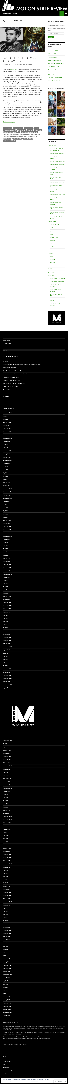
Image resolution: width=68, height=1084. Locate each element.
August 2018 (6, 577)
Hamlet (37, 128)
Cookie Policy (34, 1081)
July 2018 (5, 580)
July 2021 (5, 466)
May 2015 (5, 659)
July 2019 (5, 542)
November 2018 (7, 567)
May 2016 (5, 621)
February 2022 (7, 451)
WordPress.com (7, 1074)
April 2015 (5, 662)
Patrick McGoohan (34, 134)
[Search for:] (34, 350)
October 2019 (7, 533)
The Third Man (17, 138)
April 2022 (5, 447)
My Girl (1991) (6, 361)
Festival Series (52, 221)
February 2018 (7, 596)
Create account (7, 1061)
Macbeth (30, 130)
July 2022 (5, 444)
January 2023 (6, 425)
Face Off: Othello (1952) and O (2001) (21, 59)
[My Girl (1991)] (52, 95)
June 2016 (5, 618)
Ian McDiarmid (21, 130)
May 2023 (5, 419)
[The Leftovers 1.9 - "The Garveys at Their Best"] (52, 113)
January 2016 (6, 634)
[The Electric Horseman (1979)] (61, 113)
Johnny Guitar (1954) (54, 80)
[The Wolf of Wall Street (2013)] (52, 122)
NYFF (51, 243)
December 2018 (7, 564)
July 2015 (5, 653)
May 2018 (5, 586)
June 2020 (5, 507)
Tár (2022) (51, 74)
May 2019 (5, 549)
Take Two (52, 262)
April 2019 (5, 552)
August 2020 (6, 501)
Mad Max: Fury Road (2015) (55, 77)
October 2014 (7, 681)
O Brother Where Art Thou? (29, 132)
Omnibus (6, 134)
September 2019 (7, 536)
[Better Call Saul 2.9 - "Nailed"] (52, 130)
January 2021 (6, 485)
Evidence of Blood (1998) (9, 367)
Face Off (5, 55)
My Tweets (6, 396)
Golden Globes (54, 237)
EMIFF (51, 234)
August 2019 (6, 539)
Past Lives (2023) (52, 57)
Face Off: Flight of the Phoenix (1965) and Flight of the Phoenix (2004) (22, 364)
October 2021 (7, 457)
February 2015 (7, 669)
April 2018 (5, 590)
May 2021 (5, 473)
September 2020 (7, 498)
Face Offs (13, 69)
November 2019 (7, 530)
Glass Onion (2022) (53, 66)
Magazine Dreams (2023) (55, 60)
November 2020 (7, 492)
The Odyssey (7, 138)
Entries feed (6, 1067)
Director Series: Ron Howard (57, 194)
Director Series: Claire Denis (57, 161)
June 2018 (5, 583)
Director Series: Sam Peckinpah (55, 203)
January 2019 (6, 561)
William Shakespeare (9, 140)
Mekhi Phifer (38, 130)
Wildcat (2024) (52, 54)
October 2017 (7, 609)
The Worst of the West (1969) (56, 63)
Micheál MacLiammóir (10, 132)
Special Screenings (55, 247)
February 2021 (7, 482)
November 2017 (7, 605)
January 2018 (6, 599)
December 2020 (7, 488)
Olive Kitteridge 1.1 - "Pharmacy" (12, 371)
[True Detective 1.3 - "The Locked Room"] (61, 122)
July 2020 (5, 504)
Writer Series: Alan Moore (57, 281)
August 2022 (6, 441)
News (49, 265)
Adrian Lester (8, 128)
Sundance (52, 250)
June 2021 (5, 469)
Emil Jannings (28, 128)
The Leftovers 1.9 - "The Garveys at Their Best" (16, 374)
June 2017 (5, 615)
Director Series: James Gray (57, 164)
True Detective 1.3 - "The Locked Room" (14, 383)
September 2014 (7, 684)
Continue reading (9, 122)
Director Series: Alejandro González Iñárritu (57, 149)
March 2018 (6, 593)
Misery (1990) (6, 389)
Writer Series (51, 275)
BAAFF (51, 228)
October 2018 (7, 571)
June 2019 (5, 545)
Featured (52, 259)
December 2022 (7, 428)
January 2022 (6, 454)
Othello (23, 134)
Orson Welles (15, 134)
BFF (51, 231)
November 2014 (7, 678)
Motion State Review (10, 13)
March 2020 (6, 517)
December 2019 (7, 526)
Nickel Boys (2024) (53, 50)
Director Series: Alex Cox (56, 153)
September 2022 (7, 438)
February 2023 (7, 422)
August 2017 (6, 612)
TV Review (51, 272)
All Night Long (18, 128)
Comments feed (7, 1070)
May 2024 (5, 416)
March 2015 (6, 665)
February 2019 (7, 558)
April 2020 (5, 514)
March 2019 (6, 555)
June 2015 (5, 656)
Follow (51, 37)
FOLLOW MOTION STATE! (56, 22)
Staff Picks (51, 269)
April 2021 (5, 476)
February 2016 (7, 631)
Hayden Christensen (9, 130)
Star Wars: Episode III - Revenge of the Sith (25, 136)
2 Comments (28, 64)
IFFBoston (52, 240)
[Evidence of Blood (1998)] (52, 104)
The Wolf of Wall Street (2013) (11, 380)
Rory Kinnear (7, 136)
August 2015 (6, 650)
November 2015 (7, 640)
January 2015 (6, 672)
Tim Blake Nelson (28, 138)
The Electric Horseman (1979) (11, 377)
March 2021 (6, 479)
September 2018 (7, 574)
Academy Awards (54, 224)
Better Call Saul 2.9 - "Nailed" (11, 386)
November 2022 (7, 432)
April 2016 (5, 624)
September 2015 (7, 647)
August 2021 (6, 463)
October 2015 (7, 643)
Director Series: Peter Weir (57, 182)
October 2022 (7, 435)
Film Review (51, 253)
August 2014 (6, 688)
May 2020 (5, 511)
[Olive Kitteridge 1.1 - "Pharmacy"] (61, 104)
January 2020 (6, 523)
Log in (4, 1064)
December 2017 (7, 602)
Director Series (52, 145)
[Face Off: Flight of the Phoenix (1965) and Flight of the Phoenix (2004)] (61, 95)
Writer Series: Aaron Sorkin (57, 278)
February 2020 (7, 520)
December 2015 (7, 637)
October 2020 (7, 495)
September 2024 (7, 413)
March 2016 (6, 628)
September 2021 (7, 460)
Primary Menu (66, 13)
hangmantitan (18, 64)
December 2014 (7, 675)
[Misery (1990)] (61, 130)
